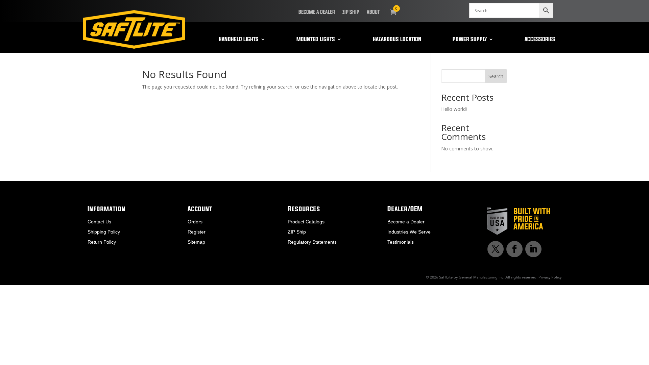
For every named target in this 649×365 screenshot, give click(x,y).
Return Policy (102, 242)
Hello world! (454, 109)
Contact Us (99, 221)
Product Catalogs (306, 221)
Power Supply (470, 39)
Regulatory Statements (312, 242)
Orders (195, 221)
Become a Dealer (316, 12)
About (373, 12)
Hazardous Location (397, 39)
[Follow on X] (495, 249)
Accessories (540, 39)
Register (197, 232)
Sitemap (196, 242)
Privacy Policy (549, 277)
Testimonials (400, 242)
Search (495, 76)
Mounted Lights (315, 39)
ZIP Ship (350, 12)
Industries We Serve (409, 232)
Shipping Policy (104, 232)
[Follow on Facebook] (514, 249)
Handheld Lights (239, 39)
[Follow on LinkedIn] (533, 249)
